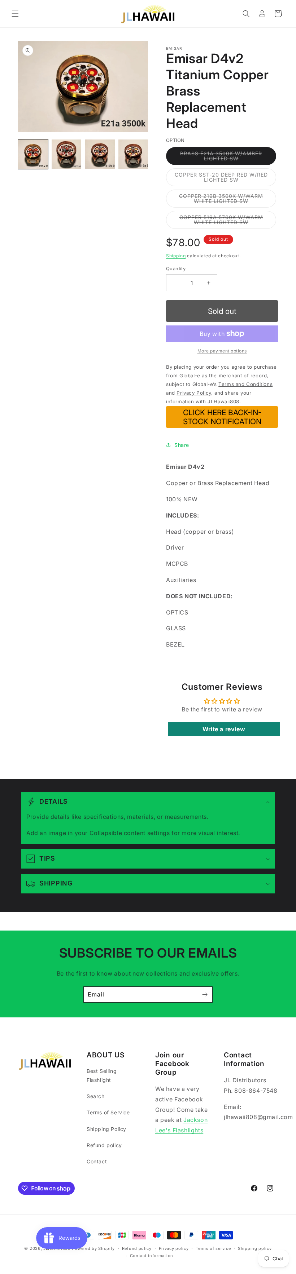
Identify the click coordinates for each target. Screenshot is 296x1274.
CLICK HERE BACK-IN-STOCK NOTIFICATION (222, 417)
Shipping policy (255, 1248)
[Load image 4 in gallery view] (133, 154)
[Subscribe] (205, 994)
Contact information (151, 1255)
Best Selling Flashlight (102, 1075)
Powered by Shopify (93, 1248)
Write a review (224, 729)
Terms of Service (108, 1112)
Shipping (176, 255)
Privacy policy (174, 1248)
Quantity (176, 268)
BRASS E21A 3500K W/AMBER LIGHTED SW (224, 157)
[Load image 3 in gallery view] (100, 154)
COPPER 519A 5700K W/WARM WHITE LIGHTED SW (227, 221)
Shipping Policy (106, 1129)
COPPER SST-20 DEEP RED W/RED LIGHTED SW (222, 179)
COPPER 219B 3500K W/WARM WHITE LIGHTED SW (227, 200)
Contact (97, 1161)
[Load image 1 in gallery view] (33, 154)
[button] (15, 14)
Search (96, 1096)
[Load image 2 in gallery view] (67, 154)
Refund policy (104, 1145)
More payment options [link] (222, 351)
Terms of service (213, 1248)
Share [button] (181, 445)
